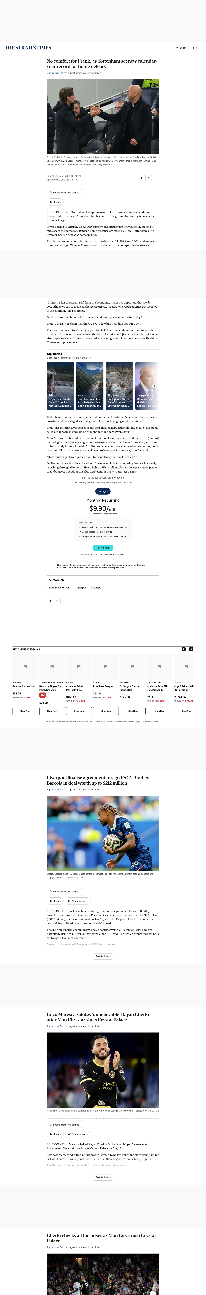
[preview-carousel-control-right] (154, 386)
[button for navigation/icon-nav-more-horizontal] (156, 178)
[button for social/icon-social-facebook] (148, 178)
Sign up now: (53, 72)
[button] (180, 47)
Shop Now (25, 711)
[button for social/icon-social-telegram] (141, 178)
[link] (28, 47)
